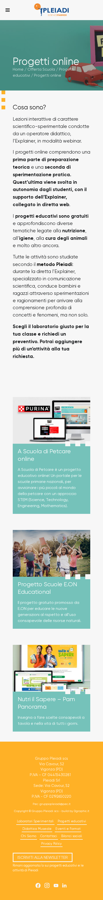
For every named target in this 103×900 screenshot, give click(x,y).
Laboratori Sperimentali (35, 821)
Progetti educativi (72, 821)
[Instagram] (47, 885)
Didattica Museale (37, 829)
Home (18, 69)
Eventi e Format (68, 829)
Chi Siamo (28, 836)
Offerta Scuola (41, 69)
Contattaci (48, 836)
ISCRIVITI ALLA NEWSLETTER (43, 857)
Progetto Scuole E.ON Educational (47, 587)
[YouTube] (56, 885)
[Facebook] (38, 885)
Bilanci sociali (71, 836)
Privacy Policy (51, 843)
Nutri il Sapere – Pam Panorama (46, 702)
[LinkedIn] (64, 885)
